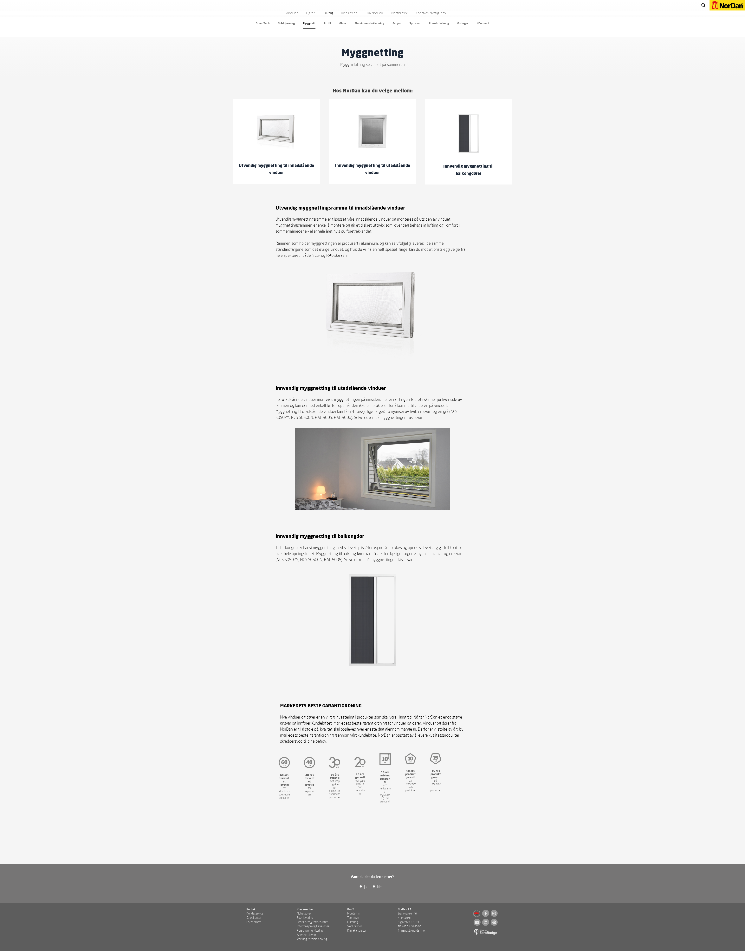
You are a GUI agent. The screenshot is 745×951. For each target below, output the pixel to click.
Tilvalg (328, 13)
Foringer (462, 23)
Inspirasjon (349, 13)
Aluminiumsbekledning (369, 23)
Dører (310, 13)
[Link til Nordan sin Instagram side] (494, 913)
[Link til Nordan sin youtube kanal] (477, 922)
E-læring (352, 922)
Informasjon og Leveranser (313, 926)
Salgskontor (253, 917)
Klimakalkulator (356, 930)
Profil (327, 23)
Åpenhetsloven (306, 934)
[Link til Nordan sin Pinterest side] (494, 922)
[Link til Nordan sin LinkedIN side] (485, 922)
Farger (396, 23)
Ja (365, 886)
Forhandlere (253, 922)
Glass (342, 23)
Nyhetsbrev (304, 913)
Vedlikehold (354, 926)
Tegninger (353, 917)
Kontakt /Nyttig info (431, 13)
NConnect (483, 23)
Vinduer (292, 13)
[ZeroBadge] (486, 932)
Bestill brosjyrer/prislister (312, 922)
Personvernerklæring (310, 930)
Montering (353, 913)
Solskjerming (286, 23)
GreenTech (263, 23)
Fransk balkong (439, 23)
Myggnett (309, 23)
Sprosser (415, 23)
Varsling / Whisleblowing (312, 939)
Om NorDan (374, 13)
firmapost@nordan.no (411, 930)
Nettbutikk (399, 13)
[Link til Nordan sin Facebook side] (485, 913)
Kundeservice (254, 913)
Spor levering (305, 917)
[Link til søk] (703, 5)
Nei (379, 886)
